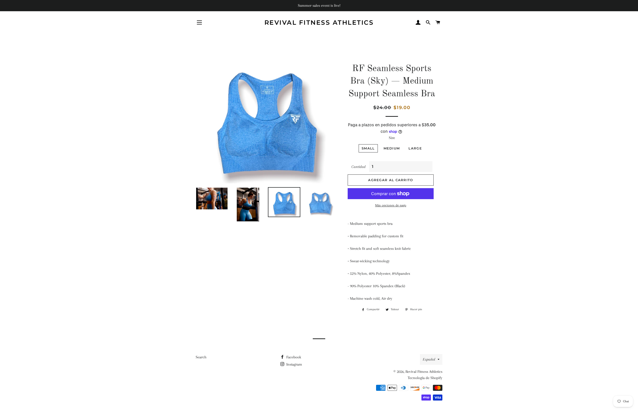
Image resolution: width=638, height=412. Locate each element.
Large (415, 148)
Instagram (293, 364)
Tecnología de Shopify (425, 378)
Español (429, 359)
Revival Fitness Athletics (319, 22)
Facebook (293, 357)
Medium (392, 148)
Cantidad (358, 166)
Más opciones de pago (390, 205)
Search (201, 357)
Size (392, 138)
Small (368, 148)
